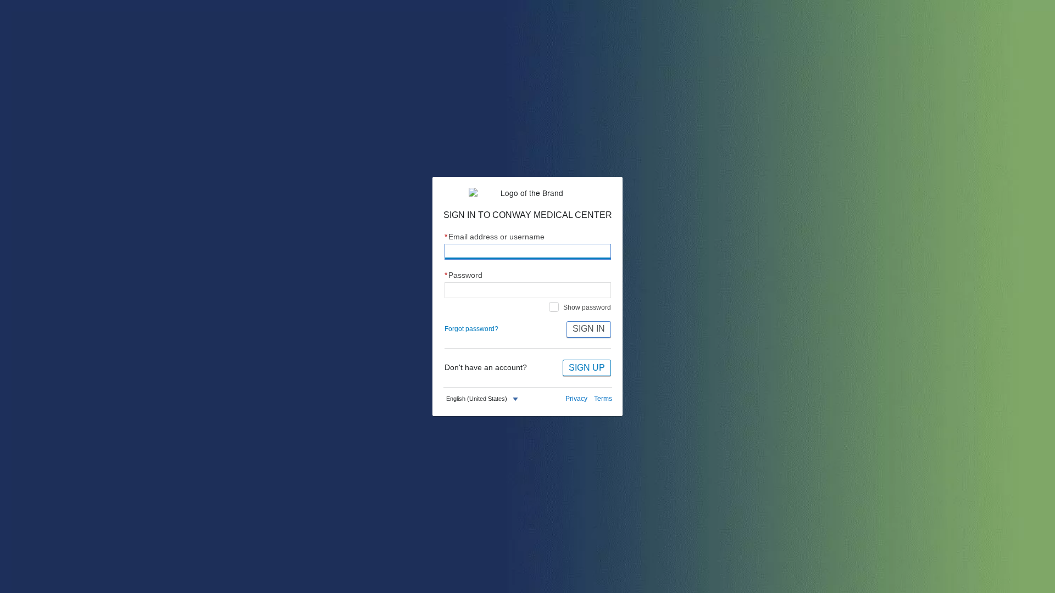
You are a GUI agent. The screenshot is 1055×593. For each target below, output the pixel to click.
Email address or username (495, 237)
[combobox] (483, 399)
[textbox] (476, 399)
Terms (603, 398)
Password (464, 275)
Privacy (576, 398)
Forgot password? (471, 329)
